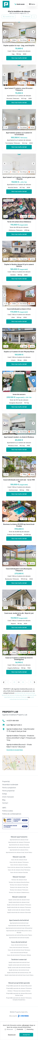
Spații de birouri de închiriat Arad (19, 970)
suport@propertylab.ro (14, 725)
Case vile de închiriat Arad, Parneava (19, 950)
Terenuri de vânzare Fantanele (19, 885)
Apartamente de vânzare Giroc (19, 850)
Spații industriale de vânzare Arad (19, 902)
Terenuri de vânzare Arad (19, 879)
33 (14, 682)
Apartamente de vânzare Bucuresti (19, 847)
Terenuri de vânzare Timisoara (19, 890)
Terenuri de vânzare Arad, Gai (19, 887)
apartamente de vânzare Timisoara (15, 697)
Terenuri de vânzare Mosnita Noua (19, 882)
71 (30, 682)
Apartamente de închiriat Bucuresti (19, 925)
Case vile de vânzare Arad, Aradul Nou (19, 867)
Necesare (10, 1029)
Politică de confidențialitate (11, 814)
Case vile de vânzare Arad (19, 859)
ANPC (4, 808)
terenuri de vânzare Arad (10, 695)
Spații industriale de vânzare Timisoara (19, 907)
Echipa (4, 794)
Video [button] (14, 40)
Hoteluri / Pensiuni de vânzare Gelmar (19, 991)
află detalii (25, 1025)
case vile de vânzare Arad (27, 695)
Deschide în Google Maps (15, 750)
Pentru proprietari (8, 791)
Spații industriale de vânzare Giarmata (19, 912)
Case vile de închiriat (19, 942)
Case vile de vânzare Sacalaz (19, 872)
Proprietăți (6, 781)
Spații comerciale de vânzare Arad (19, 899)
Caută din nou (9, 16)
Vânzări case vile (19, 857)
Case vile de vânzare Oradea (19, 865)
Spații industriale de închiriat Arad (19, 962)
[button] (34, 16)
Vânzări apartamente (19, 837)
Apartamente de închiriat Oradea (19, 937)
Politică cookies (7, 811)
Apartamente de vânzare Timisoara (19, 842)
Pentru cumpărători (9, 788)
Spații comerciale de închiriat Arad (19, 965)
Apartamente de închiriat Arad (19, 923)
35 (23, 682)
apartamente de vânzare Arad (25, 693)
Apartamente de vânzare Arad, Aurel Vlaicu (19, 852)
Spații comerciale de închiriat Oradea (19, 967)
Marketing (30, 1029)
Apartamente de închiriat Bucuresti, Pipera (19, 935)
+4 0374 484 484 (12, 721)
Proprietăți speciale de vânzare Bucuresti (19, 986)
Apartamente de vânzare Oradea (19, 845)
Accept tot (26, 1034)
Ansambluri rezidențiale (10, 785)
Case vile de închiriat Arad (19, 945)
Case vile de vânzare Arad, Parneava (19, 870)
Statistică (20, 1029)
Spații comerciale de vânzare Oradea (19, 910)
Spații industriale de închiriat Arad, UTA (19, 972)
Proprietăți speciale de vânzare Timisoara (19, 988)
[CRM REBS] (23, 1016)
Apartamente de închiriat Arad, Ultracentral (19, 928)
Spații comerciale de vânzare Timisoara (19, 905)
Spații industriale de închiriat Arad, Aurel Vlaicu (19, 975)
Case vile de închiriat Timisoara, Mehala (19, 955)
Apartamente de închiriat (19, 920)
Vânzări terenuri (19, 877)
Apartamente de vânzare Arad (19, 839)
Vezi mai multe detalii (19, 58)
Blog (3, 800)
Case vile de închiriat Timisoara (19, 947)
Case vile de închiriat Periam (19, 952)
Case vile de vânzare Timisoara (19, 862)
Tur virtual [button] (23, 40)
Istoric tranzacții (8, 797)
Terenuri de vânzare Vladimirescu (19, 892)
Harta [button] (32, 40)
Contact (5, 803)
